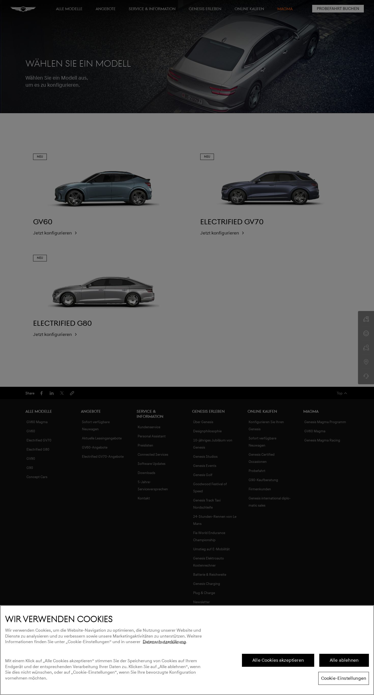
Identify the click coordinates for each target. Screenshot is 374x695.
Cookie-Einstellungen (343, 678)
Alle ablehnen (344, 660)
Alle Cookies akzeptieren (278, 660)
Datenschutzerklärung (164, 642)
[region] (187, 650)
